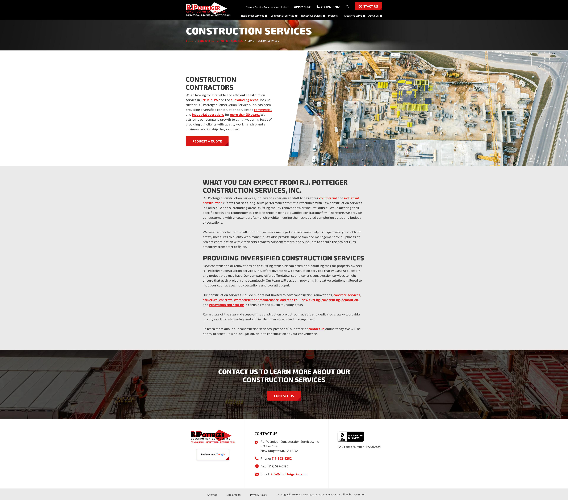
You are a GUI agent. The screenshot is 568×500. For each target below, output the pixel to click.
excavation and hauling (226, 304)
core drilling (330, 300)
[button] (213, 454)
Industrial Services (311, 15)
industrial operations (208, 114)
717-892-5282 (330, 7)
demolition (349, 300)
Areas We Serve (353, 15)
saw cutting (311, 300)
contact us (316, 329)
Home (189, 40)
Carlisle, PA (209, 100)
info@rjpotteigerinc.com (289, 474)
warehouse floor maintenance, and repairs (265, 300)
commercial (263, 109)
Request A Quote (207, 141)
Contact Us (284, 396)
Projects (333, 15)
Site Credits (234, 494)
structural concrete (218, 300)
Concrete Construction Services (220, 40)
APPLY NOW (302, 7)
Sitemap (212, 494)
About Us (373, 15)
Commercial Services (282, 15)
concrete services (346, 295)
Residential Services (252, 15)
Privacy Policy (258, 494)
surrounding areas (244, 100)
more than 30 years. (245, 114)
